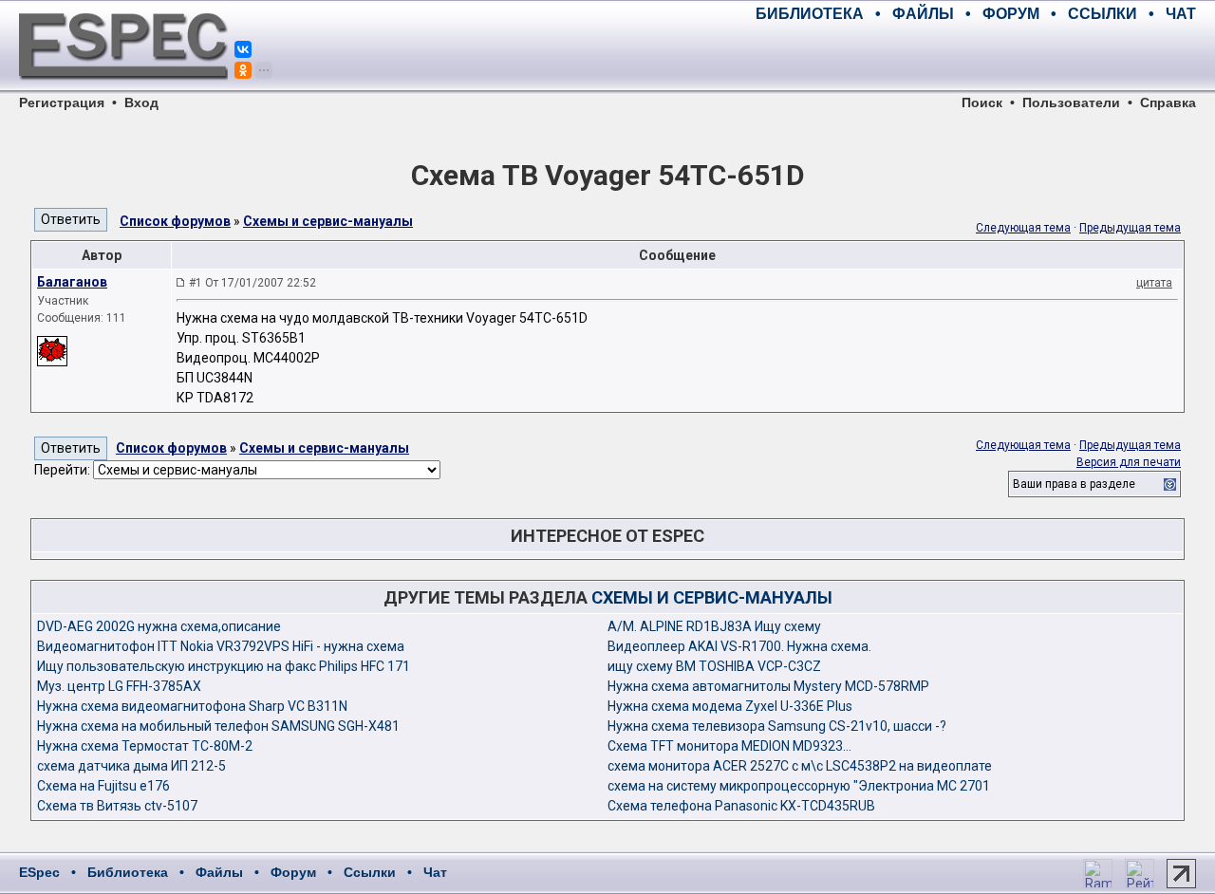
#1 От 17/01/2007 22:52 (252, 282)
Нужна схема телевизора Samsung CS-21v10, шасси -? (777, 726)
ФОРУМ (1010, 14)
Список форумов (175, 221)
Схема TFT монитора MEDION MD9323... (729, 746)
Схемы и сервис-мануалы (328, 221)
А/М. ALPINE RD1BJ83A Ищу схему (714, 626)
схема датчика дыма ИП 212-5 (131, 765)
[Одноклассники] (243, 70)
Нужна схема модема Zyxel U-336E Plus (730, 706)
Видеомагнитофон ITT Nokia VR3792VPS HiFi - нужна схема (220, 646)
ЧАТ (1181, 14)
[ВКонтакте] (243, 49)
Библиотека (127, 872)
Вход (141, 102)
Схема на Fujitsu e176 (103, 785)
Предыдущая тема (1130, 227)
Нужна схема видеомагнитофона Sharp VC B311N (192, 706)
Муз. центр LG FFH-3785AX (119, 686)
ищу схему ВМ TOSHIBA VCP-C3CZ (714, 666)
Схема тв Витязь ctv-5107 (117, 805)
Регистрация (61, 102)
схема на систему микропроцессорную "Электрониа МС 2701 (799, 785)
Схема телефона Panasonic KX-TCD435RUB (741, 805)
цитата (1154, 282)
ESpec (39, 872)
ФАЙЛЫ (923, 14)
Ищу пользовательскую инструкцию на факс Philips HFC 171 (223, 666)
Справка (1168, 102)
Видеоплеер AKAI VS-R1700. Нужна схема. (739, 646)
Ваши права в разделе (1074, 484)
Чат (435, 872)
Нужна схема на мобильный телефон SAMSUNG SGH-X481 (218, 726)
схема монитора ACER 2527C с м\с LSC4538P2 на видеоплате (800, 765)
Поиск (982, 102)
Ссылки (370, 872)
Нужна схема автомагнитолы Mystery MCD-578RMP (768, 686)
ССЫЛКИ (1102, 14)
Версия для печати (1128, 462)
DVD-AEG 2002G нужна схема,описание (159, 626)
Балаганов (72, 281)
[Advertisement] (974, 56)
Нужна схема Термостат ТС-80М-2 (144, 746)
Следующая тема (1023, 227)
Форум (293, 872)
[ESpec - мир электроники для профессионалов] (123, 90)
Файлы (219, 872)
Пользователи (1071, 102)
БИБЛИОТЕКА (810, 14)
